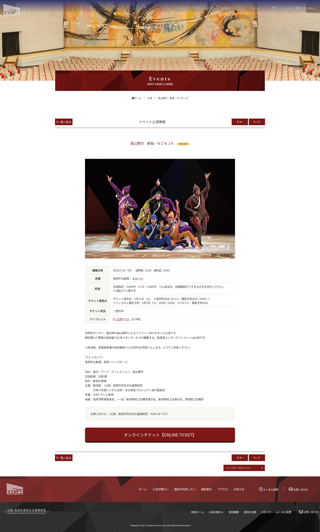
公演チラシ (123, 319)
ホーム (166, 8)
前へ (241, 121)
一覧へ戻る (64, 122)
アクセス (240, 8)
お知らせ (266, 512)
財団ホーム (197, 512)
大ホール (137, 278)
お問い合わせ (308, 8)
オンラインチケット (160, 435)
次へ (255, 121)
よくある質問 (283, 8)
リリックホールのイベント (238, 467)
